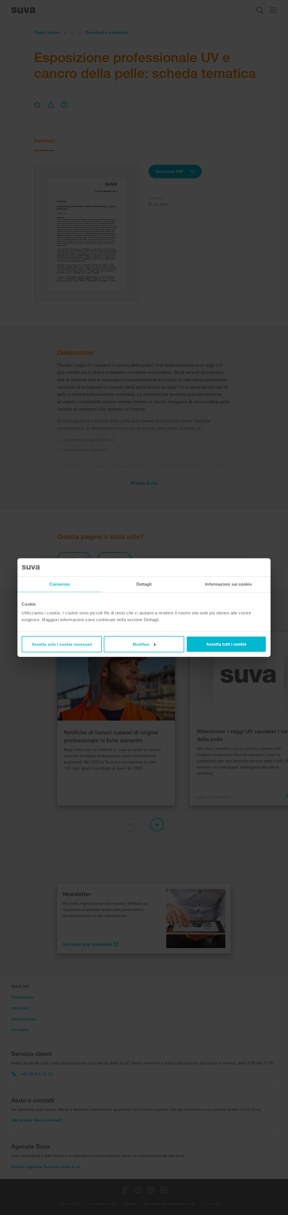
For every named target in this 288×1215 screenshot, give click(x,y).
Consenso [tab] (60, 583)
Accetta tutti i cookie (226, 644)
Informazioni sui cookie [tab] (228, 583)
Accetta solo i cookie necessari (62, 644)
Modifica (141, 644)
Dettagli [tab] (144, 583)
